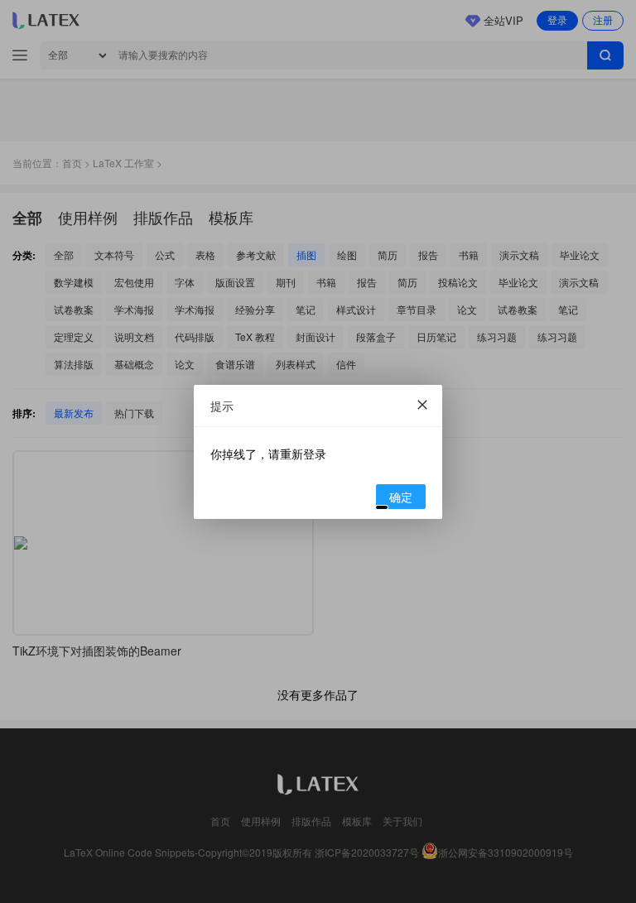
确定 (400, 496)
